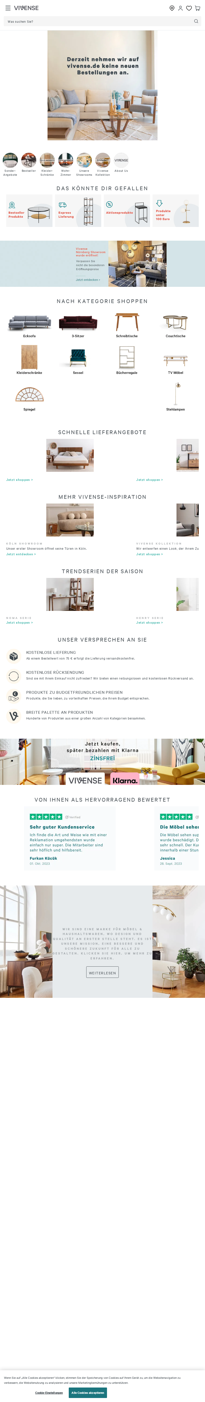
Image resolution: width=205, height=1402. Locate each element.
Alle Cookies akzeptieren (88, 1393)
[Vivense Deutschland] (26, 8)
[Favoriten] (189, 8)
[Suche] (196, 21)
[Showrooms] (172, 8)
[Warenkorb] (197, 8)
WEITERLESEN (102, 972)
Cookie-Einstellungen (49, 1393)
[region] (102, 1386)
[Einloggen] (180, 8)
